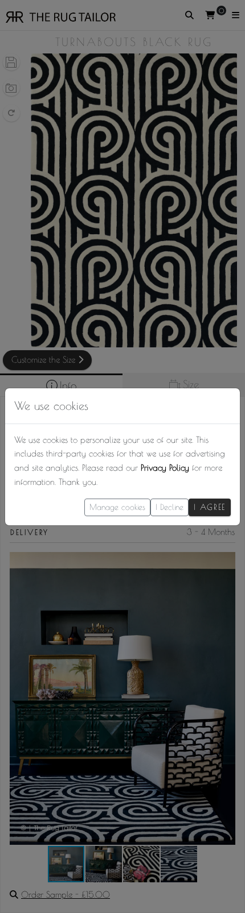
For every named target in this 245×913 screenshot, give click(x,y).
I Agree (210, 507)
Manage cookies (117, 507)
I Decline (169, 507)
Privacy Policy (165, 467)
